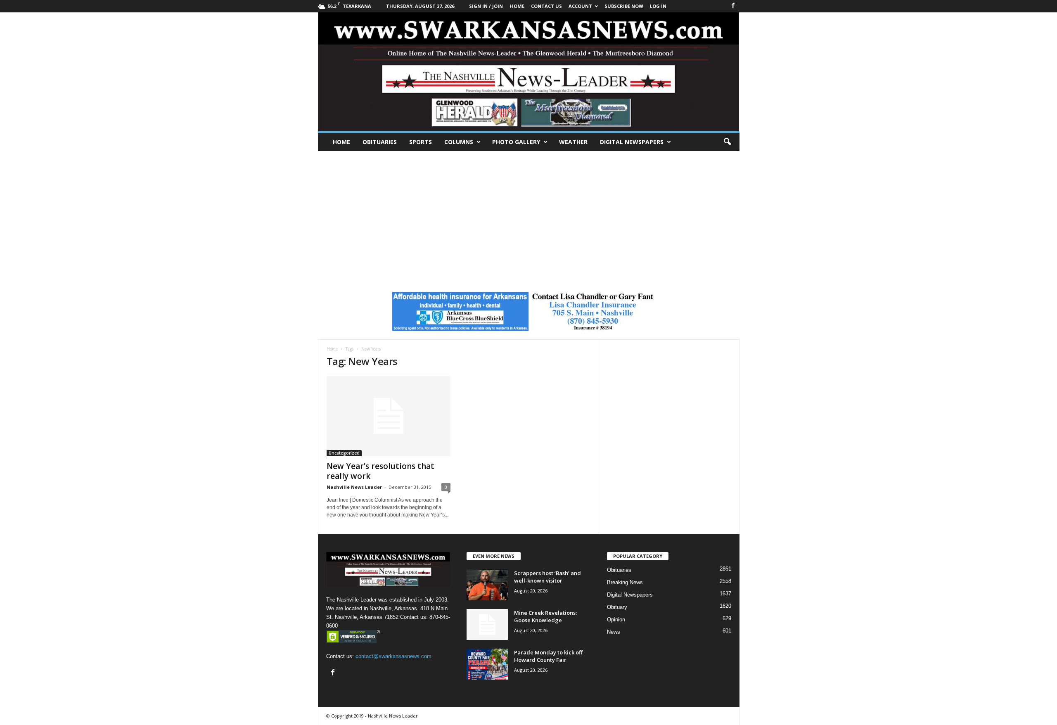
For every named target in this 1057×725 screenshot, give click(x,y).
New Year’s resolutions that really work (380, 471)
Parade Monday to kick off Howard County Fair (548, 656)
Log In (658, 6)
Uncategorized (344, 453)
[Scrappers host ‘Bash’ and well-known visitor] (487, 584)
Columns (458, 142)
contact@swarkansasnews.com (393, 656)
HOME (517, 6)
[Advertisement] (528, 213)
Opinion (616, 619)
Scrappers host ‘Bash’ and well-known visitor (547, 576)
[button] (727, 142)
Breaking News (625, 582)
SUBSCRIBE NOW (623, 6)
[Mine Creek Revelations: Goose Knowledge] (487, 624)
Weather (573, 142)
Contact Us (546, 6)
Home (341, 142)
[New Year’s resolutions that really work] (388, 416)
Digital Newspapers (632, 142)
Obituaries (380, 142)
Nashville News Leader (354, 487)
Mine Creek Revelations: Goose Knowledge (545, 616)
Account (580, 6)
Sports (420, 142)
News (613, 632)
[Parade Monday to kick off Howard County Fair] (487, 664)
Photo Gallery (516, 142)
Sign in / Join (486, 6)
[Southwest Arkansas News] (528, 71)
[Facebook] (733, 6)
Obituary (617, 607)
